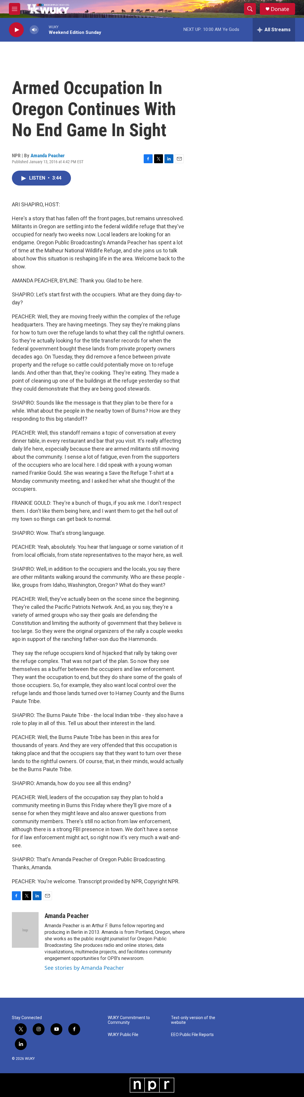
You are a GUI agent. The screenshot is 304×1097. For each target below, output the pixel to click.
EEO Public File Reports (192, 1034)
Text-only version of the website (193, 1020)
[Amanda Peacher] (25, 930)
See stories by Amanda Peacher (84, 967)
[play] (16, 29)
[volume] (34, 30)
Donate (280, 9)
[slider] (44, 29)
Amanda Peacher (48, 155)
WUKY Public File (123, 1034)
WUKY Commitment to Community (129, 1020)
